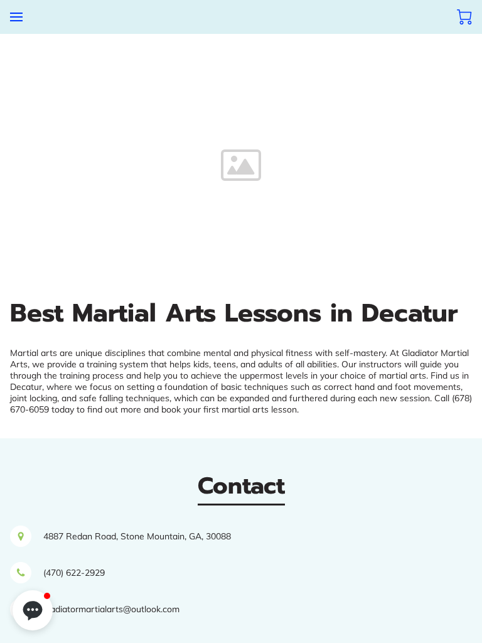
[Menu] (16, 17)
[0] (464, 16)
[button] (33, 610)
